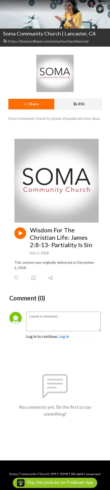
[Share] (51, 278)
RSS (81, 104)
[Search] (93, 7)
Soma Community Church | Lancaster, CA (49, 33)
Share (34, 104)
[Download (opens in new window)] (34, 277)
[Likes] (17, 277)
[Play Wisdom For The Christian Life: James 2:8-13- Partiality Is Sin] (20, 233)
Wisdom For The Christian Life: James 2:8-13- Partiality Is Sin (61, 237)
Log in (64, 336)
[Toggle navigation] (104, 7)
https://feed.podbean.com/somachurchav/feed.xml (48, 41)
